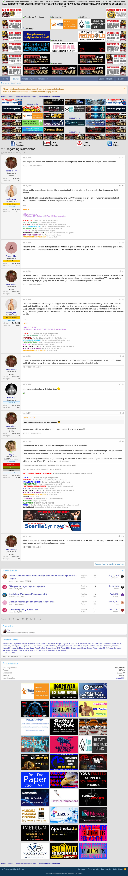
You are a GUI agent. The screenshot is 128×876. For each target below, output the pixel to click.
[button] (34, 78)
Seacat (24, 644)
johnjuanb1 (115, 578)
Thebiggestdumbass (64, 646)
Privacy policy (106, 869)
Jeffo (107, 648)
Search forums (16, 83)
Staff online (8, 626)
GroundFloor (77, 646)
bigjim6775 (34, 650)
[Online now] (11, 452)
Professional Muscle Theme (13, 869)
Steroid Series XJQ (53, 648)
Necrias (73, 648)
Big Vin (65, 644)
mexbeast (31, 644)
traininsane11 (62, 650)
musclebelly (7, 153)
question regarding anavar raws (23, 609)
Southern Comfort (110, 644)
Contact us (82, 869)
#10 (123, 536)
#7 (123, 384)
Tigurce (21, 650)
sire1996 (80, 648)
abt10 (119, 644)
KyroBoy (17, 644)
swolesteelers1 (8, 644)
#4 (123, 271)
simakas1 (99, 646)
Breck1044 (6, 650)
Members (41, 79)
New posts (5, 83)
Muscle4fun (52, 650)
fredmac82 (14, 648)
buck (117, 604)
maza (11, 589)
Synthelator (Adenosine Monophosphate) (28, 594)
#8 (123, 413)
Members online (10, 639)
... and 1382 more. (9, 653)
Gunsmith (12, 596)
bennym (11, 581)
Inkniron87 (98, 644)
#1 (123, 157)
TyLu (40, 650)
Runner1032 (65, 648)
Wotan (92, 646)
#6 (123, 356)
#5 (123, 299)
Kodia (34, 646)
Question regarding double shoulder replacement (31, 602)
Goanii (38, 644)
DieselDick (107, 646)
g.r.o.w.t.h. (116, 596)
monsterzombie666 (48, 644)
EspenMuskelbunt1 (49, 646)
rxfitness (115, 646)
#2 (123, 186)
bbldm (27, 650)
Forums (15, 79)
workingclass (15, 646)
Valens (95, 648)
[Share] (120, 157)
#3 (123, 242)
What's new (27, 79)
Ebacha (22, 648)
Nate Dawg (30, 648)
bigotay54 (6, 648)
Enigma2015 (26, 646)
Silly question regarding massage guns (27, 586)
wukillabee (88, 648)
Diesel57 (116, 611)
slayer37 (14, 650)
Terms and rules (93, 869)
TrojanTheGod (40, 648)
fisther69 (101, 648)
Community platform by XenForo (64, 874)
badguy (59, 644)
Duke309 (91, 644)
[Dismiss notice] (124, 89)
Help (114, 869)
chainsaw (83, 644)
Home (5, 79)
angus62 (86, 646)
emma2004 (120, 678)
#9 (123, 441)
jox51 (45, 650)
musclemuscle (115, 648)
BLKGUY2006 (74, 644)
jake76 (11, 604)
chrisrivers (6, 646)
